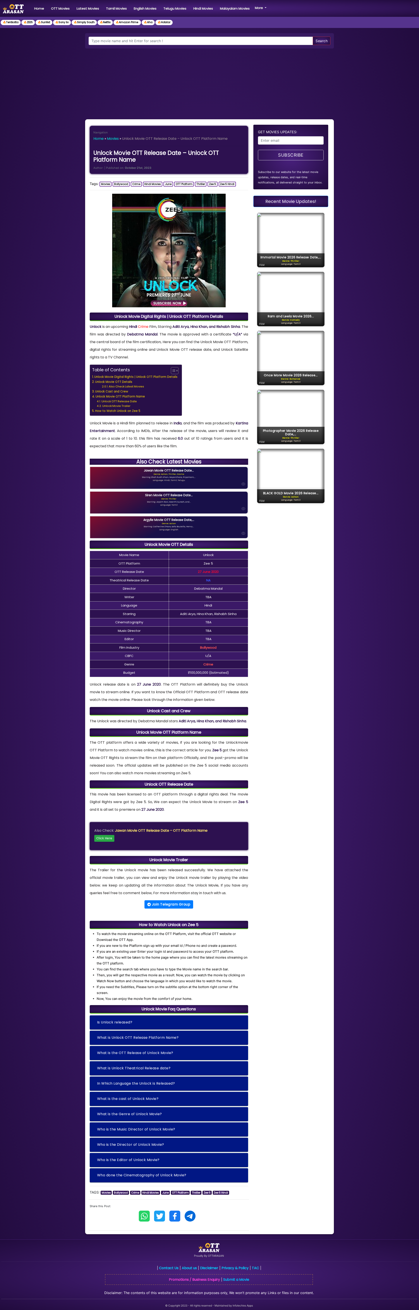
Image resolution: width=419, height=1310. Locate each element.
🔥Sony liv (62, 22)
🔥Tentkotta (11, 22)
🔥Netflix (105, 22)
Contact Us (169, 1267)
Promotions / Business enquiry (194, 1279)
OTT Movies (60, 8)
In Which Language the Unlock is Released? (136, 1083)
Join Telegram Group (170, 904)
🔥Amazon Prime (127, 22)
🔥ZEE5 (28, 22)
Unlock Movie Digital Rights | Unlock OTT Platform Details (135, 377)
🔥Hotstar (164, 22)
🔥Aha (148, 22)
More (259, 7)
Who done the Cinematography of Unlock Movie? (141, 1175)
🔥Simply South (84, 22)
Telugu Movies (174, 8)
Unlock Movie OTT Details (113, 382)
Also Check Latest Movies (126, 386)
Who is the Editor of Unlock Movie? (128, 1159)
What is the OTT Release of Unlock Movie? (135, 1052)
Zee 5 (212, 184)
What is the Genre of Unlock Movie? (129, 1113)
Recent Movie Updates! (290, 201)
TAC (255, 1267)
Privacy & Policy (235, 1267)
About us (189, 1267)
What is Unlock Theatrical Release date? (134, 1068)
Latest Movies (88, 8)
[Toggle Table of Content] (172, 370)
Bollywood (121, 184)
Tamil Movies (116, 8)
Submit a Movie (236, 1279)
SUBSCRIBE (291, 155)
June (168, 184)
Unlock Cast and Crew (111, 391)
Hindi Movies (203, 8)
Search (322, 41)
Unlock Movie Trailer (116, 406)
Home (40, 8)
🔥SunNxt (44, 22)
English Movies (145, 8)
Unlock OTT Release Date (119, 401)
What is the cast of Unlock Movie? (128, 1098)
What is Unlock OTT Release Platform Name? (138, 1037)
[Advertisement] (209, 81)
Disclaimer (209, 1267)
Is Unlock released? (114, 1022)
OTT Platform (184, 184)
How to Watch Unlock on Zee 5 (117, 411)
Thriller (200, 184)
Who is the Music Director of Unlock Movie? (136, 1129)
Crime (136, 184)
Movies (113, 138)
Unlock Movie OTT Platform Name (120, 396)
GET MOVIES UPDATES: (277, 132)
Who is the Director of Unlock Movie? (130, 1144)
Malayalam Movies (235, 8)
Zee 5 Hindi (227, 184)
